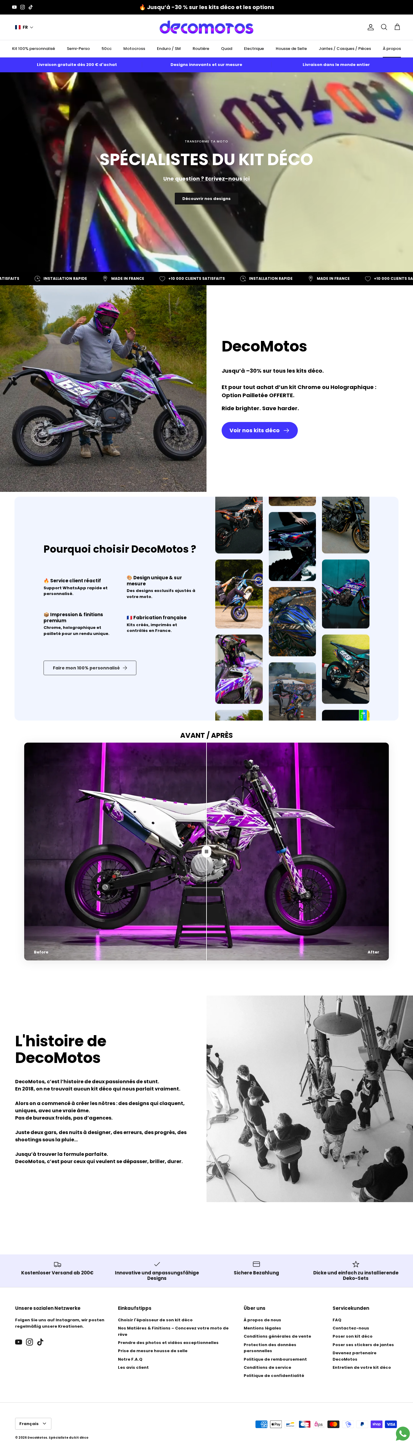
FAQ (337, 1320)
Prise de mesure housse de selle (152, 1351)
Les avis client (133, 1367)
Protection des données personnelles (270, 1348)
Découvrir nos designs (206, 198)
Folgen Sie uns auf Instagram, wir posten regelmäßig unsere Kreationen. (59, 1323)
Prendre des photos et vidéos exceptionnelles (168, 1342)
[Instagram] (22, 7)
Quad (226, 48)
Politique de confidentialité (274, 1375)
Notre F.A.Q (130, 1359)
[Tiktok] (30, 7)
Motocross (134, 48)
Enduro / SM (169, 48)
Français (29, 1424)
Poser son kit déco (352, 1336)
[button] (24, 27)
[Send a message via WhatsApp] (403, 1434)
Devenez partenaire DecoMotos (354, 1356)
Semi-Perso (78, 48)
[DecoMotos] (206, 27)
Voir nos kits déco (254, 430)
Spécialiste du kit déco (68, 1437)
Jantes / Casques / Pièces (345, 48)
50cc (107, 48)
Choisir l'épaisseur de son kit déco (155, 1320)
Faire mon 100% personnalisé (86, 668)
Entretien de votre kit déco (362, 1367)
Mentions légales (262, 1328)
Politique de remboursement (275, 1359)
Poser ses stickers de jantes (363, 1345)
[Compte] (369, 27)
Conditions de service (267, 1367)
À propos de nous (262, 1320)
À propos (392, 48)
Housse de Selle (291, 48)
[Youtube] (14, 7)
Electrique (254, 48)
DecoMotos (37, 1437)
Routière (201, 48)
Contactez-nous (351, 1328)
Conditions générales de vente (277, 1336)
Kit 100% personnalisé (33, 48)
